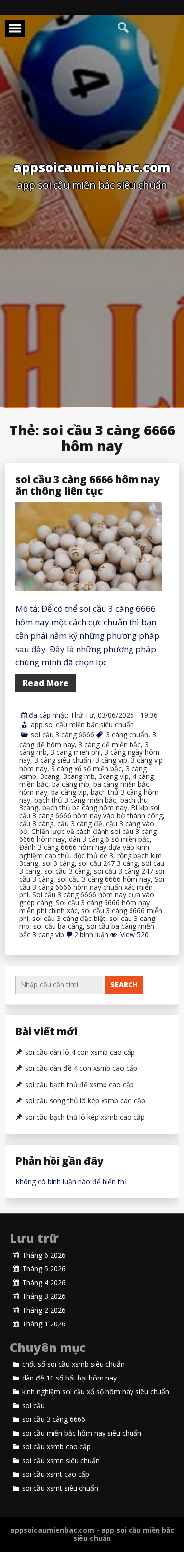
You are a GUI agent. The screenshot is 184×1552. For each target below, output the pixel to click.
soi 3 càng (58, 863)
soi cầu (33, 1405)
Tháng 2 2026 (44, 1310)
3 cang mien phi (76, 752)
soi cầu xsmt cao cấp (55, 1474)
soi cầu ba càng (58, 926)
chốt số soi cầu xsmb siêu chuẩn (73, 1364)
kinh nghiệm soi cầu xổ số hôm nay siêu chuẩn (95, 1391)
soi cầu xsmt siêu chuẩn (60, 1488)
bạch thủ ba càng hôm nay (84, 807)
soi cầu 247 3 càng (108, 863)
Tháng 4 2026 (44, 1282)
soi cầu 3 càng (67, 871)
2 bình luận (91, 934)
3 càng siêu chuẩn (62, 760)
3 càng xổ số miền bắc (86, 768)
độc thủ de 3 (93, 855)
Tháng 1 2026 (44, 1324)
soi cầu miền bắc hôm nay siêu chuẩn (81, 1433)
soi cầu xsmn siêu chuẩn (61, 1460)
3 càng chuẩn (127, 734)
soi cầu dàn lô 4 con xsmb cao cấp (80, 1052)
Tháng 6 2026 (44, 1255)
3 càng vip (111, 760)
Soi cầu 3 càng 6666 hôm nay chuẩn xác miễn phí (91, 886)
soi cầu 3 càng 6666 (62, 734)
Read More (46, 683)
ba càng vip (69, 792)
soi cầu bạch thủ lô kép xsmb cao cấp (85, 1117)
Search (124, 984)
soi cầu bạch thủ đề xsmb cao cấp (79, 1084)
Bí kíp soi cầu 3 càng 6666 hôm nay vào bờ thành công (91, 811)
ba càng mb (70, 784)
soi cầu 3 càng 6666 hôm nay (104, 879)
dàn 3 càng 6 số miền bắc (109, 839)
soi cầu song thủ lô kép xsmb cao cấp (85, 1100)
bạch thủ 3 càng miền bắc (75, 800)
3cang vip (114, 776)
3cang (49, 776)
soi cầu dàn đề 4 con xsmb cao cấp (81, 1068)
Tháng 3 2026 (44, 1296)
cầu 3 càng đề (79, 823)
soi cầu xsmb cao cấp (56, 1446)
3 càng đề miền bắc (110, 744)
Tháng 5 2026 (44, 1269)
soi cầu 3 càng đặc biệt (68, 918)
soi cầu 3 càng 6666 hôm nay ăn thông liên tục (87, 485)
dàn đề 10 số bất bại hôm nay (69, 1378)
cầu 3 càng (36, 823)
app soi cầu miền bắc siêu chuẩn (82, 724)
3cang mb (79, 776)
